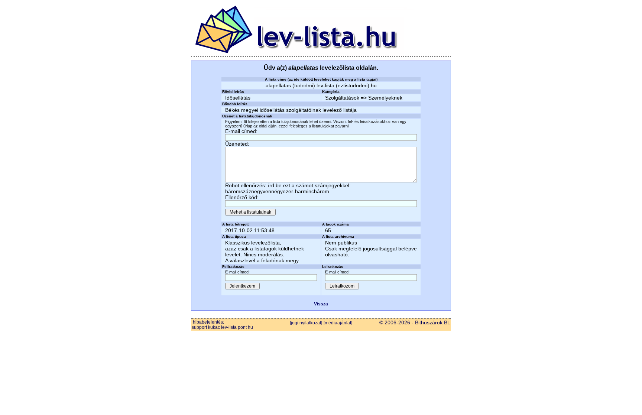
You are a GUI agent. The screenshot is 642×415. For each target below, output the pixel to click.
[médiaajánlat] (338, 322)
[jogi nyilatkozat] (306, 322)
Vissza (321, 304)
